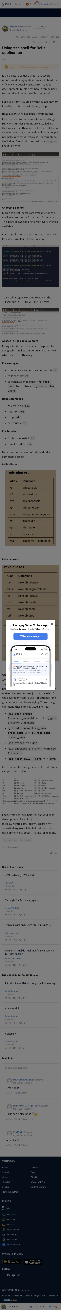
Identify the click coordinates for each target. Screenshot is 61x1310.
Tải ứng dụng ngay (30, 636)
